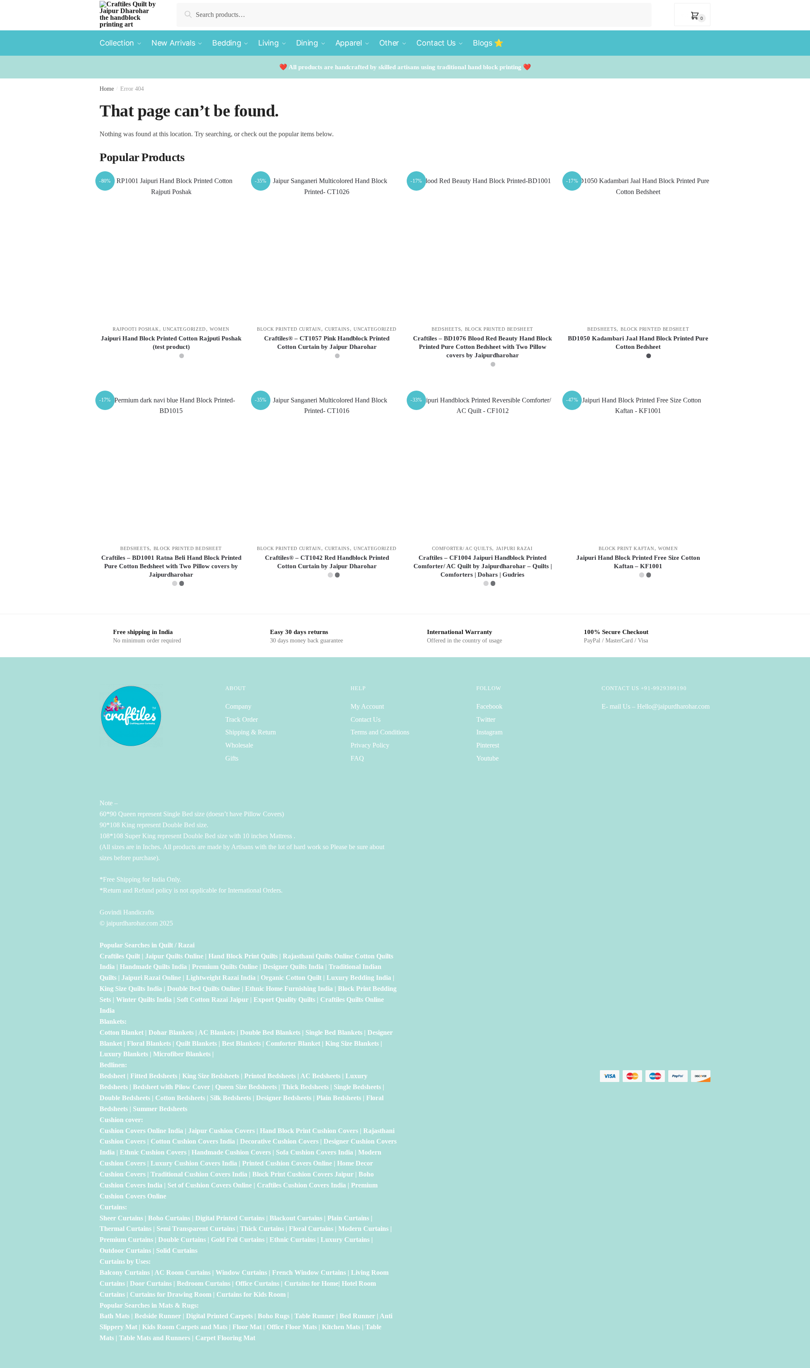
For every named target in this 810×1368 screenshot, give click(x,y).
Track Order (241, 719)
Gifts (231, 758)
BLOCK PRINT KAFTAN (626, 548)
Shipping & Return (250, 732)
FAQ (357, 758)
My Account (367, 706)
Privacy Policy (370, 745)
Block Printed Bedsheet (499, 329)
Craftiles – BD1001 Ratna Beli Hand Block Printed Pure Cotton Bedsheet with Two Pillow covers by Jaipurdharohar (171, 566)
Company (238, 706)
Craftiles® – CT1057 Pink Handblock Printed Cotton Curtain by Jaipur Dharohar (326, 342)
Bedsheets (446, 329)
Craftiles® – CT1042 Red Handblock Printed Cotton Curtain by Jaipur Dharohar (327, 561)
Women (220, 329)
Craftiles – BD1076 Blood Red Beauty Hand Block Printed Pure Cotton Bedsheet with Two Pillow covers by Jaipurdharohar (482, 347)
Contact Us (366, 719)
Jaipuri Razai (514, 548)
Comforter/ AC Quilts (462, 548)
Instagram (489, 732)
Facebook (489, 706)
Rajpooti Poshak (136, 329)
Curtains (337, 329)
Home (107, 89)
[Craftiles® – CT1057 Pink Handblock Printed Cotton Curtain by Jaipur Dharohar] (326, 246)
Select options (171, 384)
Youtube (487, 758)
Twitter (485, 719)
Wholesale (240, 745)
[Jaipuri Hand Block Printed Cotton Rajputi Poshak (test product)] (171, 246)
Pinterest (487, 745)
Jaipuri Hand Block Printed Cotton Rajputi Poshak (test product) (171, 342)
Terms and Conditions (380, 732)
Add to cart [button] (638, 604)
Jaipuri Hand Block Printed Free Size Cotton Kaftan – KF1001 (638, 561)
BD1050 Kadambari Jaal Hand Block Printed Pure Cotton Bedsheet (638, 342)
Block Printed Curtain (289, 329)
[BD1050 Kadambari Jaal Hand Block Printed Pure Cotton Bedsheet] (638, 246)
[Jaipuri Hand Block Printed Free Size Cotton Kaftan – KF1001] (638, 466)
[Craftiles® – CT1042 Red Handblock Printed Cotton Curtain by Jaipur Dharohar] (326, 466)
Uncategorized (184, 329)
